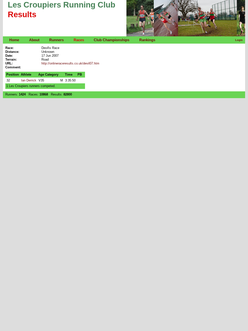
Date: (9, 55)
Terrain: (11, 59)
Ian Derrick (28, 80)
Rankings (147, 40)
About (34, 40)
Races (79, 40)
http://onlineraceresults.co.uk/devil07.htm (70, 63)
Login (239, 40)
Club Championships (111, 40)
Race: (9, 48)
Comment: (13, 67)
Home (14, 40)
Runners (56, 40)
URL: (9, 63)
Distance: (12, 52)
